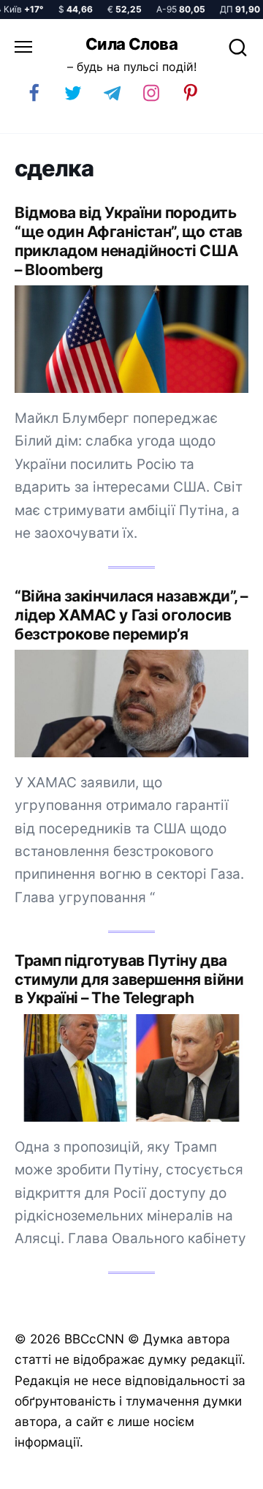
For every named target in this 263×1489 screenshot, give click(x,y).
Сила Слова (131, 43)
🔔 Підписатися (104, 1471)
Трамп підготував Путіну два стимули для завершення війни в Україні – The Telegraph (129, 979)
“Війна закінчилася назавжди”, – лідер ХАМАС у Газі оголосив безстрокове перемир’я (131, 615)
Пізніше (218, 1472)
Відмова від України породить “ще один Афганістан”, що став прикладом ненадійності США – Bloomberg (129, 241)
